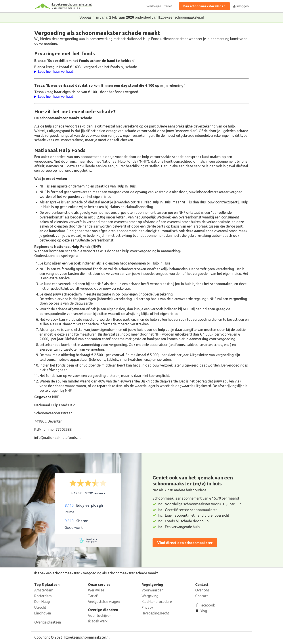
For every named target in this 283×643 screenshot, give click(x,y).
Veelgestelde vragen (104, 602)
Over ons (202, 590)
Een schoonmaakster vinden (204, 6)
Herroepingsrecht (155, 613)
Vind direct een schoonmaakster (185, 543)
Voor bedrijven (99, 616)
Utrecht (40, 607)
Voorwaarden (152, 590)
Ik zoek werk (97, 621)
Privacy (147, 607)
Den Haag (42, 602)
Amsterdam (43, 590)
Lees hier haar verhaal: (55, 71)
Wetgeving (150, 596)
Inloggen (242, 6)
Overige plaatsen (47, 622)
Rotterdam (43, 596)
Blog (203, 611)
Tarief (168, 6)
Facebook (207, 605)
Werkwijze (154, 6)
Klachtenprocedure (157, 602)
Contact (201, 596)
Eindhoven (42, 613)
